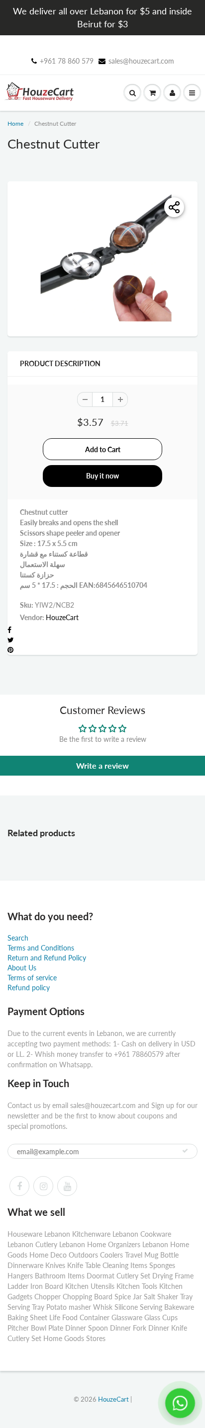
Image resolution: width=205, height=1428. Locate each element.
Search (17, 938)
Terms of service (32, 977)
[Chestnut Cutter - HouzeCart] (102, 257)
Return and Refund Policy (46, 957)
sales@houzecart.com (141, 61)
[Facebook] (19, 1186)
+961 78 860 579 (67, 61)
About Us (21, 967)
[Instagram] (43, 1186)
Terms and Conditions (40, 948)
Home (15, 123)
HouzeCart (62, 617)
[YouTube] (67, 1186)
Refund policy (28, 987)
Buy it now (102, 476)
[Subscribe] (185, 1151)
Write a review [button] (102, 765)
